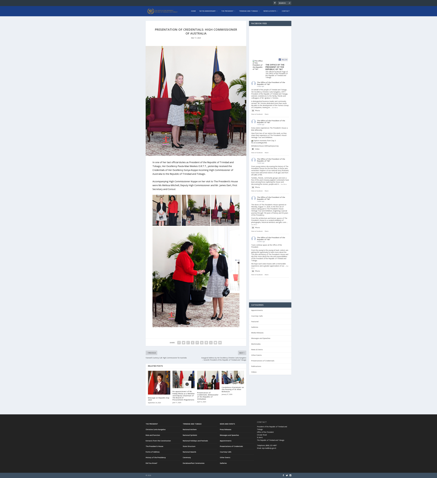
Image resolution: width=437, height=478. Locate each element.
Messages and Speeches (260, 338)
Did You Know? (151, 463)
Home (193, 11)
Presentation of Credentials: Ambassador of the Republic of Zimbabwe (207, 396)
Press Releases (225, 429)
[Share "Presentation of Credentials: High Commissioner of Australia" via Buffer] (206, 342)
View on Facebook (257, 114)
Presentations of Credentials (262, 361)
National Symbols (190, 435)
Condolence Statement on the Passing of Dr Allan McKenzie (233, 389)
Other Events (256, 355)
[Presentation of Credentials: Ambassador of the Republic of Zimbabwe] (208, 380)
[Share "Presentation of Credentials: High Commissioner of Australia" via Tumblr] (192, 342)
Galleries (254, 327)
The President (227, 11)
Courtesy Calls (257, 316)
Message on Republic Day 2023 (158, 399)
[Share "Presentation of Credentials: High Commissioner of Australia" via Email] (215, 342)
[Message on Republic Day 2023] (159, 383)
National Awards (189, 452)
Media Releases (257, 333)
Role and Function (153, 435)
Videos (254, 372)
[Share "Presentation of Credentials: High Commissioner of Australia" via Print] (220, 342)
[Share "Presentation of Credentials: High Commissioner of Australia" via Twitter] (183, 342)
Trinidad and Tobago (248, 11)
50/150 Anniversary (207, 11)
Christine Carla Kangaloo (156, 429)
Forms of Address (153, 452)
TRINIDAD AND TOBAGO (192, 424)
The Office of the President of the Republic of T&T (271, 83)
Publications (256, 366)
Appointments (257, 310)
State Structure (189, 446)
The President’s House (154, 446)
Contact (286, 11)
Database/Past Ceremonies (193, 463)
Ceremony (187, 457)
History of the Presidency (156, 457)
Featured (254, 321)
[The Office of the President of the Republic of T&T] (258, 65)
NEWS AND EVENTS (227, 424)
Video (257, 149)
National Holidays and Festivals (195, 441)
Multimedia (255, 344)
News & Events (269, 11)
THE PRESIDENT (152, 424)
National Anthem (190, 429)
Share (266, 114)
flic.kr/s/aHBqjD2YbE (259, 143)
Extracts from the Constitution (158, 441)
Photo (257, 110)
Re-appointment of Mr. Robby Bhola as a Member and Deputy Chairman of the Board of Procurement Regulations (184, 395)
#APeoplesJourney (271, 146)
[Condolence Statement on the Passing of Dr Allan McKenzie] (233, 377)
